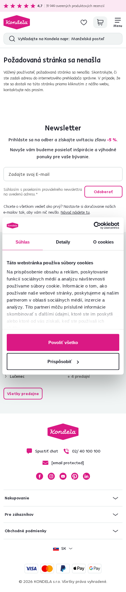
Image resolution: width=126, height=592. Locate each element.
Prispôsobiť (59, 361)
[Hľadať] (11, 39)
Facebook (39, 476)
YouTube (63, 476)
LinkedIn (86, 476)
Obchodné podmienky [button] (25, 530)
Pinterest (74, 476)
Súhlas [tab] (23, 241)
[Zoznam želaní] (83, 22)
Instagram (51, 476)
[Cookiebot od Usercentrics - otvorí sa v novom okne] (93, 225)
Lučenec (17, 376)
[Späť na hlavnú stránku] (17, 22)
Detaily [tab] (63, 241)
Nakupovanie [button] (17, 498)
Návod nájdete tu (75, 212)
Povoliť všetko (63, 342)
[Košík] (100, 22)
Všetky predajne (23, 393)
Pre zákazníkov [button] (19, 514)
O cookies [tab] (103, 241)
